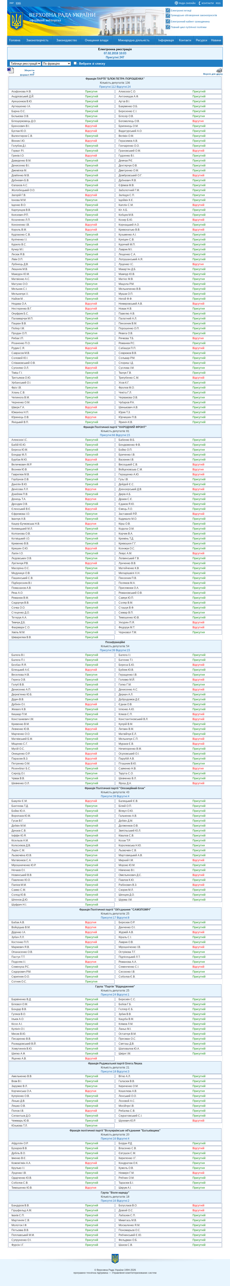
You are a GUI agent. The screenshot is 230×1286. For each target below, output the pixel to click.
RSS (218, 3)
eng (18, 3)
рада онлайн (187, 3)
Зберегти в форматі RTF (27, 72)
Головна (14, 40)
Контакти (185, 40)
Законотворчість (37, 40)
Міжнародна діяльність (134, 40)
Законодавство (66, 40)
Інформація (166, 40)
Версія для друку (213, 74)
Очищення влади (96, 40)
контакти (208, 3)
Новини (216, 40)
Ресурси (201, 40)
